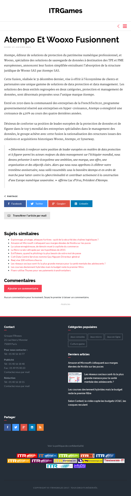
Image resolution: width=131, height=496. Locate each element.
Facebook (16, 203)
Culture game (77, 343)
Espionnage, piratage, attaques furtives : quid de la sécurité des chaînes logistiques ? (55, 239)
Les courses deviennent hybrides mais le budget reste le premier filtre (47, 266)
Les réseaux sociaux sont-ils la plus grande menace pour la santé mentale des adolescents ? (58, 263)
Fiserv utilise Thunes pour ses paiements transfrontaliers (41, 270)
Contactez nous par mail (17, 372)
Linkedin (83, 203)
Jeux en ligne (113, 336)
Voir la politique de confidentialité (66, 445)
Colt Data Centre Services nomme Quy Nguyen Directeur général (45, 256)
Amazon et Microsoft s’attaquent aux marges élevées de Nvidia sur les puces (51, 242)
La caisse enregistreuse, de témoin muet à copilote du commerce (44, 246)
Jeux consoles (77, 336)
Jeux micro (96, 336)
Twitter (39, 203)
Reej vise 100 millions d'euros (26, 260)
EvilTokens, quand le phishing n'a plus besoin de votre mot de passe (46, 253)
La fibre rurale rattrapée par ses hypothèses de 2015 (38, 249)
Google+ (61, 203)
